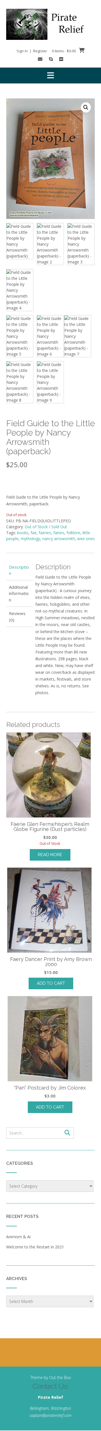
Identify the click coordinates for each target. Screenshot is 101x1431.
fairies (58, 532)
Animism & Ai (18, 1236)
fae (33, 532)
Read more (50, 854)
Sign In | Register (32, 50)
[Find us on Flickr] (61, 59)
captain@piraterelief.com (50, 1415)
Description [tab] (19, 570)
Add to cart (51, 983)
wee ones (86, 538)
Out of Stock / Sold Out (46, 526)
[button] (50, 75)
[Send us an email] (40, 59)
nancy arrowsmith (58, 538)
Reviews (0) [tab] (17, 616)
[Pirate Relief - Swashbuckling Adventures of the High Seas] (50, 24)
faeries (45, 532)
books (22, 532)
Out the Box (60, 1377)
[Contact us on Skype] (51, 59)
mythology (30, 538)
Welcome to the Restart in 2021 (35, 1247)
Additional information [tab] (19, 593)
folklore (73, 532)
